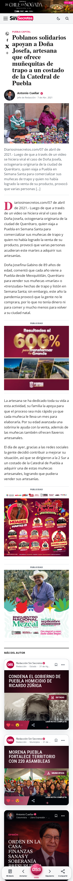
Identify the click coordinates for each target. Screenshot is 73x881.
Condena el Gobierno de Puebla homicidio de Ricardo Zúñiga (35, 681)
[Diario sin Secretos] (21, 18)
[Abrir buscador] (67, 18)
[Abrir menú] (5, 18)
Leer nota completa (56, 724)
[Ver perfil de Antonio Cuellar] (9, 95)
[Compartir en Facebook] (7, 40)
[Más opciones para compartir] (7, 53)
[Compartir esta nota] (33, 725)
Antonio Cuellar (28, 93)
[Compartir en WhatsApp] (7, 33)
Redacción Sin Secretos (29, 663)
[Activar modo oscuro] (58, 18)
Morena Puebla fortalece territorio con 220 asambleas (32, 757)
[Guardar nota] (56, 664)
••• (63, 664)
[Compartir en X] (7, 46)
